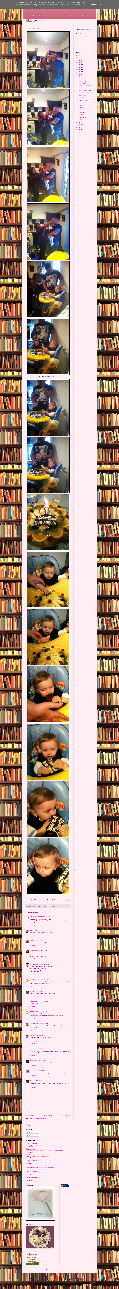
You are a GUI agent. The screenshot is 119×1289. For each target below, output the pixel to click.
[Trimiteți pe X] (51, 906)
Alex (31, 1049)
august (81, 103)
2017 (79, 67)
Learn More (93, 4)
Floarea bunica (34, 1023)
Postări (29, 1132)
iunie (80, 107)
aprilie (81, 112)
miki (31, 930)
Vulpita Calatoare (34, 979)
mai (80, 110)
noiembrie (82, 79)
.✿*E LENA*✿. (34, 964)
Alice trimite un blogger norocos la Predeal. (37, 1173)
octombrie (82, 81)
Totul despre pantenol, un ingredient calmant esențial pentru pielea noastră (45, 1150)
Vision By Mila (34, 1001)
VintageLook (30, 1155)
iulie (80, 105)
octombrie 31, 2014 (40, 1060)
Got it (101, 4)
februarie (81, 117)
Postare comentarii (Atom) (39, 1118)
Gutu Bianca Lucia (35, 917)
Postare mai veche (66, 1115)
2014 (79, 74)
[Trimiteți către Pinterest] (54, 906)
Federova (29, 1166)
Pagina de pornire (48, 1115)
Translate (88, 29)
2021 (79, 57)
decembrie (82, 76)
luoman (65, 1269)
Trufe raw (29, 1178)
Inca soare (81, 97)
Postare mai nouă (30, 1115)
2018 (79, 65)
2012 (79, 125)
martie (81, 115)
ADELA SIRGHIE (32, 1143)
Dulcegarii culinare (32, 1177)
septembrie (82, 100)
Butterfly (32, 1035)
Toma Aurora (33, 1011)
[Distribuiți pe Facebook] (53, 906)
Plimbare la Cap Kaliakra (85, 93)
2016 (79, 69)
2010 (79, 129)
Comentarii (30, 1135)
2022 (79, 55)
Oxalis (28, 1162)
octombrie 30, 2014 (43, 1023)
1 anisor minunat (83, 83)
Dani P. (32, 1071)
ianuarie (81, 119)
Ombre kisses (82, 95)
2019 (79, 62)
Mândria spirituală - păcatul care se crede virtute (38, 1156)
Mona (31, 1081)
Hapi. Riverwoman (32, 1172)
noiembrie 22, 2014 (38, 1081)
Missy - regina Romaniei (85, 90)
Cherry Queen (33, 950)
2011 (79, 127)
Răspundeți (32, 925)
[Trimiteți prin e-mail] (48, 906)
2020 (79, 60)
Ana (31, 940)
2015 (79, 72)
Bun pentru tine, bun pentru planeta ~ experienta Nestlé (40, 1167)
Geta (31, 991)
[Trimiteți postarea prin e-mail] (44, 906)
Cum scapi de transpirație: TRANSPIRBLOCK (38, 1145)
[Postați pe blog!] (49, 906)
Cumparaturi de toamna (85, 85)
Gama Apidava (82, 88)
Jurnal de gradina (32, 1160)
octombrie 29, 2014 (45, 916)
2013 (79, 122)
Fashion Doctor (31, 1149)
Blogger (75, 1269)
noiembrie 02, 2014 (39, 1070)
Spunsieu (32, 1060)
